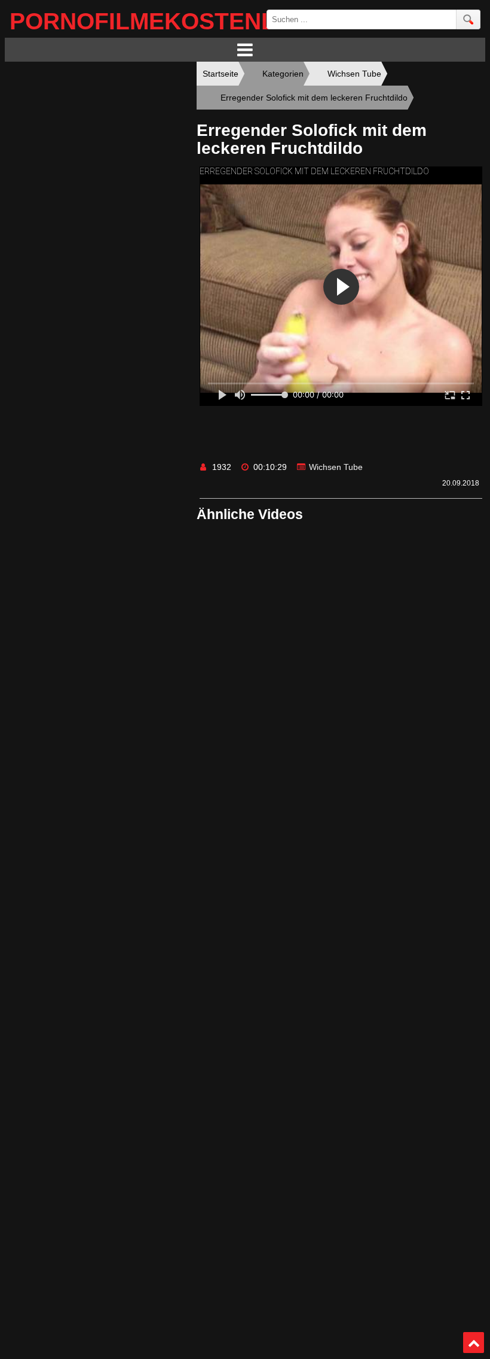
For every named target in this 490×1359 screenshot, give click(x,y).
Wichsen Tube (336, 467)
